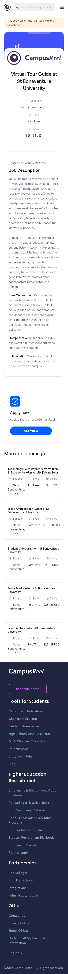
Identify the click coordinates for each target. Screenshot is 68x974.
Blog (12, 764)
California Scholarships (25, 711)
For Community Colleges (27, 810)
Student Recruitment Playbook (31, 837)
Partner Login (19, 852)
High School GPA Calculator (29, 734)
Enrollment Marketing (25, 845)
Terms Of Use (19, 930)
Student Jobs (18, 749)
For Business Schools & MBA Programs (30, 820)
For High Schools (21, 880)
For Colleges (18, 873)
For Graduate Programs (26, 830)
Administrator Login (23, 895)
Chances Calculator (23, 719)
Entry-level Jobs (21, 756)
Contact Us (17, 915)
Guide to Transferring (24, 726)
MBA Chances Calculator (27, 741)
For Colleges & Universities (29, 802)
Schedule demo (27, 689)
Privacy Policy (19, 923)
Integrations (18, 888)
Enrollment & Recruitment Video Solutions (32, 793)
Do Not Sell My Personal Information (27, 941)
